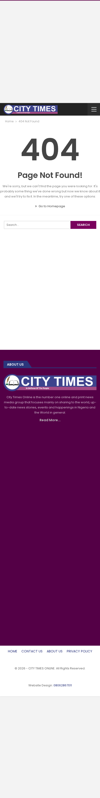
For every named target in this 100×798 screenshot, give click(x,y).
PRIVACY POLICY (79, 651)
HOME (12, 651)
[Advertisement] (50, 51)
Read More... (50, 420)
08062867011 (62, 685)
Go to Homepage (51, 206)
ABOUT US (55, 651)
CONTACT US (32, 651)
